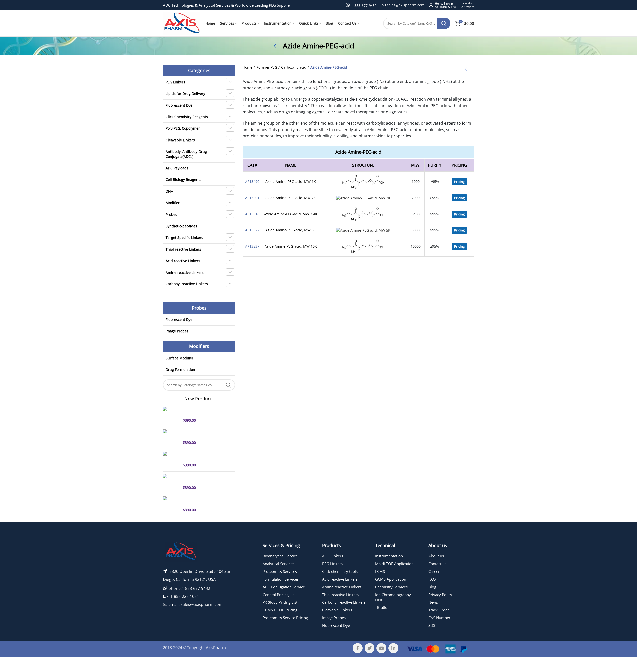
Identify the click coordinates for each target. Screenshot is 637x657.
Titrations (383, 607)
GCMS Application (390, 579)
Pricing (459, 181)
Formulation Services (281, 579)
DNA (169, 191)
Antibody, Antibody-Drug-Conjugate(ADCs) (187, 154)
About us (436, 555)
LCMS (380, 571)
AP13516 (252, 214)
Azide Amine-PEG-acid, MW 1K (290, 181)
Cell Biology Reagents (183, 179)
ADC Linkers (332, 555)
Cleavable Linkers (180, 140)
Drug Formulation (180, 369)
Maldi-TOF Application (394, 563)
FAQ (432, 579)
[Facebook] (358, 648)
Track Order (438, 609)
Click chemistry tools (340, 571)
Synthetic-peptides (181, 226)
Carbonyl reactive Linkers (187, 283)
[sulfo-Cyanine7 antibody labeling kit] (171, 437)
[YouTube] (381, 648)
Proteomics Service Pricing (285, 617)
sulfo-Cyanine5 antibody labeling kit (203, 411)
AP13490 (252, 181)
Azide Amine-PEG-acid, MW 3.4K (290, 214)
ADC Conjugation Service (284, 586)
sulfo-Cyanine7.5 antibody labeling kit (204, 456)
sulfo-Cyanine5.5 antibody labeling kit (204, 500)
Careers (434, 571)
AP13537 (252, 246)
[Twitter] (369, 648)
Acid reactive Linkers (183, 260)
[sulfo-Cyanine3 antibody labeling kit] (171, 482)
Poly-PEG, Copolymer (183, 128)
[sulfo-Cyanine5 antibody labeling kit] (171, 415)
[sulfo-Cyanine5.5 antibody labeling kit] (171, 504)
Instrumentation (389, 555)
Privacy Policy (440, 594)
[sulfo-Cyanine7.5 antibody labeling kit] (171, 460)
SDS (431, 625)
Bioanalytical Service (280, 555)
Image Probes (177, 331)
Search (443, 23)
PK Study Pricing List (280, 602)
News (433, 602)
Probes (171, 214)
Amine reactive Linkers (185, 272)
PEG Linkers (175, 82)
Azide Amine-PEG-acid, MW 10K (291, 246)
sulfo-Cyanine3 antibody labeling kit (203, 478)
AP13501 (252, 197)
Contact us (437, 563)
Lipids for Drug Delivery (185, 93)
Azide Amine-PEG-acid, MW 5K (290, 230)
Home (247, 67)
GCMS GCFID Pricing (280, 609)
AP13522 (252, 230)
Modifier (173, 202)
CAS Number (439, 617)
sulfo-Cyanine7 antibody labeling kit (203, 433)
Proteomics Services (280, 571)
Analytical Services (278, 563)
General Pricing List (279, 594)
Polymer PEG (266, 67)
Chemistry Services (391, 586)
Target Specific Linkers (184, 237)
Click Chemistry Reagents (187, 116)
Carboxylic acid (293, 67)
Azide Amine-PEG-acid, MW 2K (290, 197)
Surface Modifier (179, 358)
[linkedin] (393, 648)
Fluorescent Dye (179, 105)
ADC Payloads (177, 168)
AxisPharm (216, 647)
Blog (432, 586)
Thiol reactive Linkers (183, 249)
